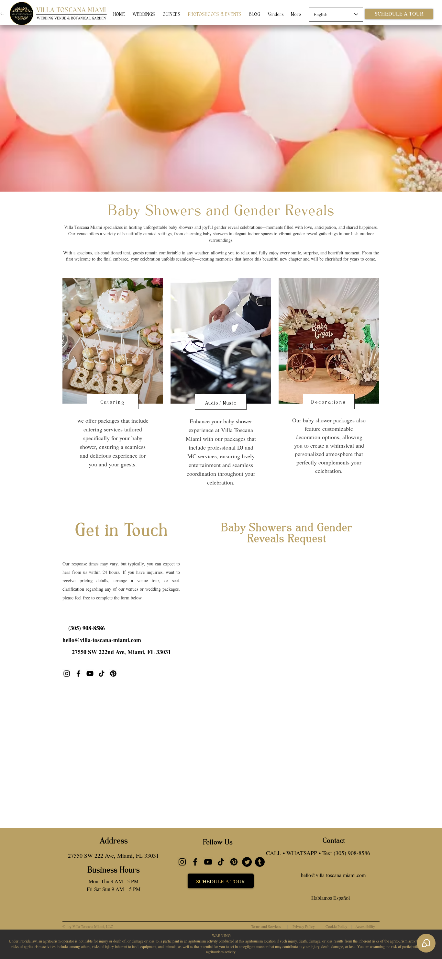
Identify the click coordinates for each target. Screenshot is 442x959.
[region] (112, 383)
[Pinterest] (234, 862)
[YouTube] (90, 673)
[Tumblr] (260, 862)
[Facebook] (78, 673)
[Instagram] (66, 673)
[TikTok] (101, 673)
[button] (86, 627)
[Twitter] (247, 862)
